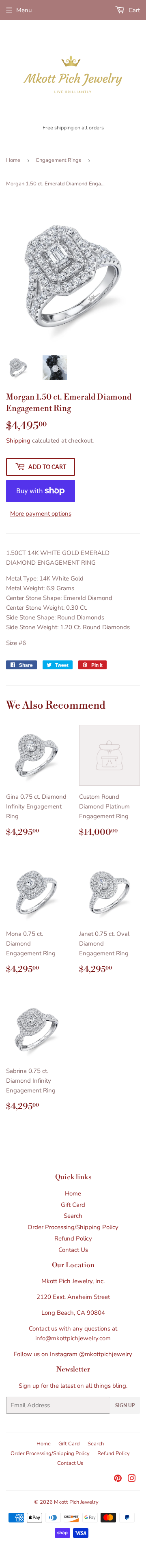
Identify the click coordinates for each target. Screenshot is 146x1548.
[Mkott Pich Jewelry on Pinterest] (118, 1479)
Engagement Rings (58, 160)
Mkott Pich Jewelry (76, 1502)
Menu (24, 10)
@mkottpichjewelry (105, 1354)
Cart (133, 10)
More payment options (40, 514)
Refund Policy (73, 1238)
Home (13, 160)
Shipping (18, 440)
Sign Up (125, 1405)
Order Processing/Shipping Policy (73, 1227)
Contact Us (73, 1250)
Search (73, 1216)
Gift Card (73, 1205)
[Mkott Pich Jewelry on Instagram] (132, 1479)
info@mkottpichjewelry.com (73, 1338)
